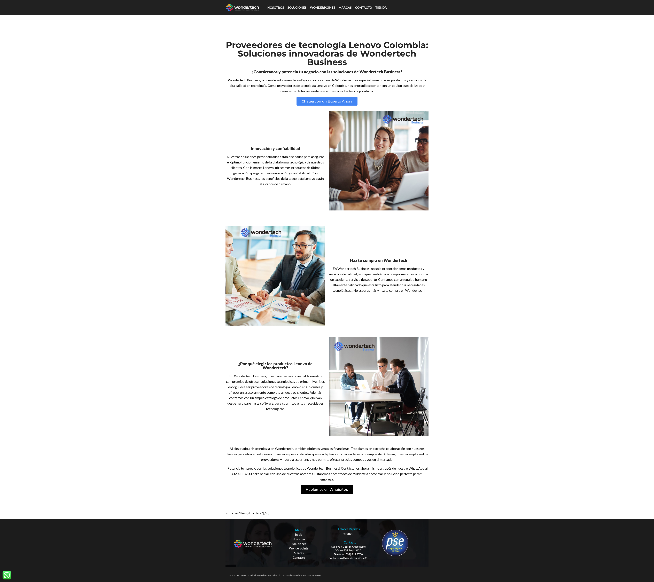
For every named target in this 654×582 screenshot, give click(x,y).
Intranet (347, 533)
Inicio (298, 534)
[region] (327, 543)
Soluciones (299, 544)
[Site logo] (242, 7)
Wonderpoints (298, 548)
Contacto (299, 557)
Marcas (299, 553)
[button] (327, 101)
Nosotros (298, 539)
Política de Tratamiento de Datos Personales (302, 575)
